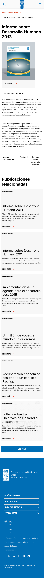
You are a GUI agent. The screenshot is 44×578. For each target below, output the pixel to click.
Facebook (19, 556)
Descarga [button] (9, 84)
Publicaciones (13, 12)
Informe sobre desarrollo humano (35, 161)
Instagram (24, 556)
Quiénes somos (12, 495)
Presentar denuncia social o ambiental (19, 542)
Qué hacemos (11, 501)
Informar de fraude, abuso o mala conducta (21, 538)
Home (4, 12)
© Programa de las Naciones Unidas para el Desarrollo (20, 566)
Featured (24, 157)
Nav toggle (40, 4)
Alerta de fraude (11, 546)
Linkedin (14, 556)
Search (4, 4)
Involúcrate (11, 513)
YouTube (29, 556)
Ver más (22, 449)
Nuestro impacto (13, 507)
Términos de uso (11, 550)
